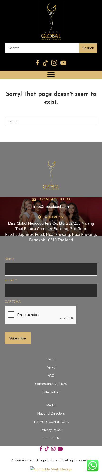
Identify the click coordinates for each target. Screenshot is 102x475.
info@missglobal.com (51, 206)
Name (9, 259)
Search (88, 47)
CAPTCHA (13, 301)
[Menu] (51, 75)
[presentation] (41, 315)
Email (11, 280)
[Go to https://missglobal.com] (51, 173)
